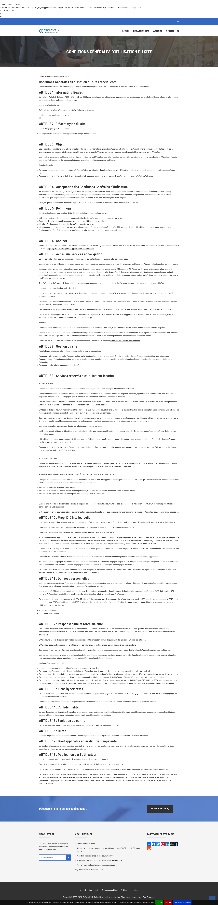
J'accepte (159, 902)
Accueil (125, 30)
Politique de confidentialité (182, 902)
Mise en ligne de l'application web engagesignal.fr (96, 865)
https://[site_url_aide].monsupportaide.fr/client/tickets (70, 248)
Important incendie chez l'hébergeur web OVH (95, 856)
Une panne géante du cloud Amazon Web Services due (99, 860)
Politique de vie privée (130, 890)
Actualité (157, 30)
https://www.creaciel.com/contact (125, 341)
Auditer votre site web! (85, 844)
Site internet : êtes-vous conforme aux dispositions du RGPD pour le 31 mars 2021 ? (108, 849)
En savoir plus (159, 808)
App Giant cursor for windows (129, 897)
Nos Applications (141, 30)
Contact (170, 30)
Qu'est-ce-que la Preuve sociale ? (90, 869)
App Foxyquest (149, 897)
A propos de (94, 890)
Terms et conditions (110, 890)
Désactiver (168, 902)
